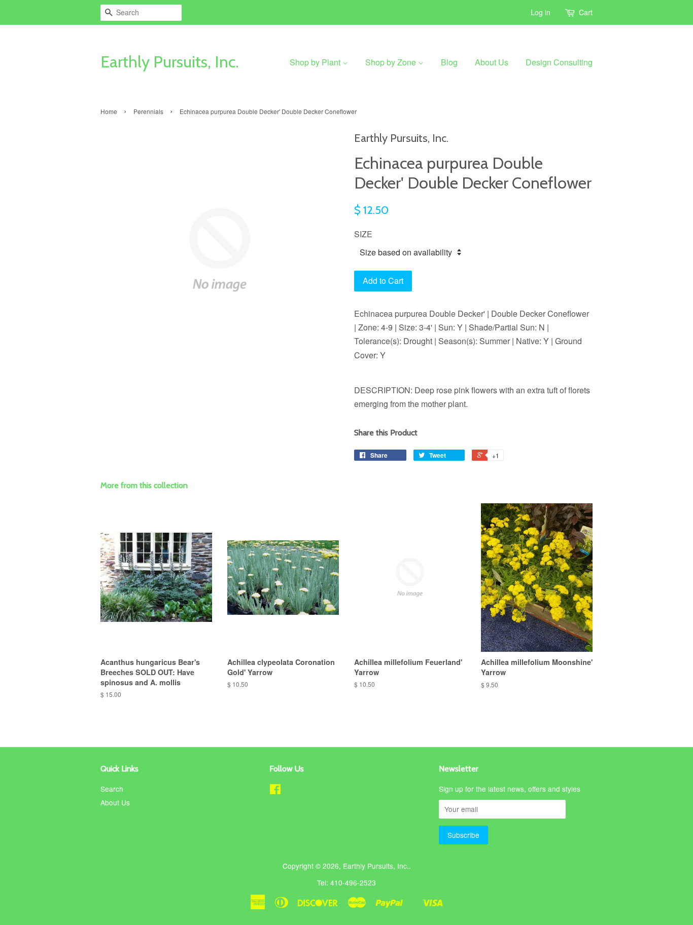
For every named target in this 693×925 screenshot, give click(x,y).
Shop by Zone (391, 62)
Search (111, 789)
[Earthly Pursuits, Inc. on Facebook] (275, 791)
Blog (449, 62)
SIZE (363, 234)
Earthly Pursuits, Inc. (169, 61)
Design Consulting (559, 62)
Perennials (148, 111)
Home (108, 111)
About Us (491, 62)
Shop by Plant (316, 62)
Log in (540, 12)
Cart (586, 12)
